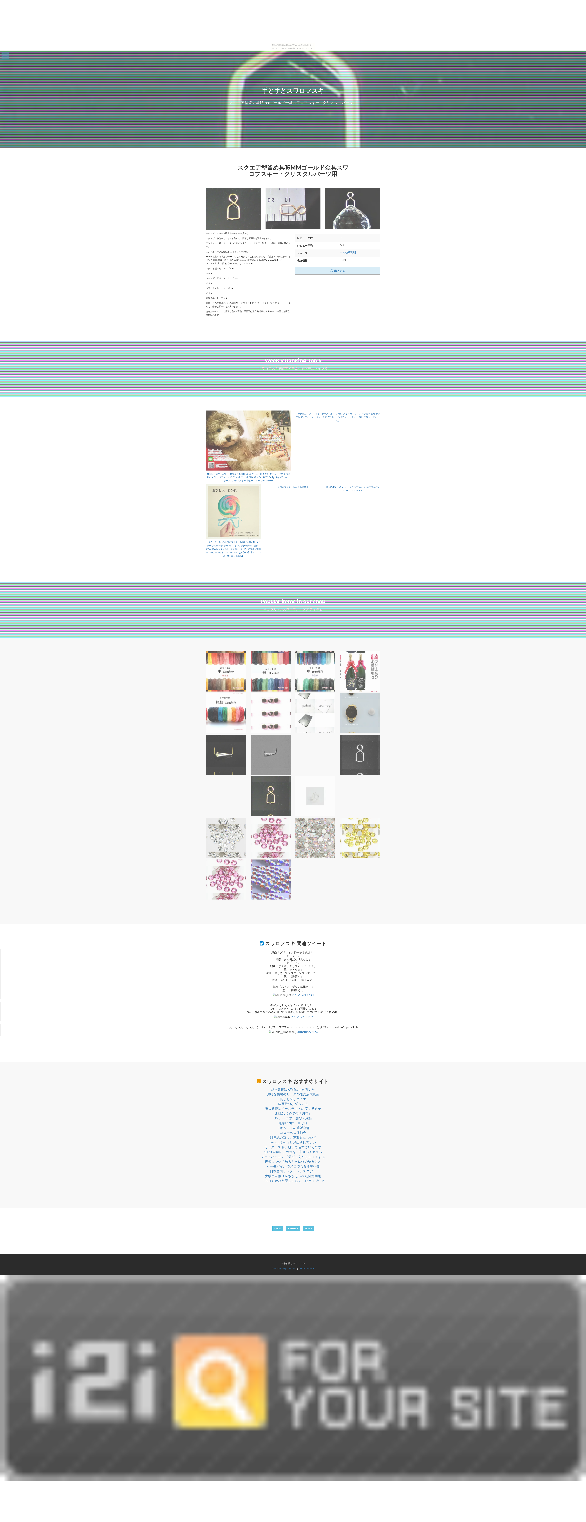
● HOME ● (293, 1228)
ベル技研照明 (348, 252)
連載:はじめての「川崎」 (293, 1113)
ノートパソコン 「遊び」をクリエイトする (293, 1157)
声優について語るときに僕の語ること (293, 1161)
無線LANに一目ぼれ (293, 1123)
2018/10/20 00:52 (302, 1017)
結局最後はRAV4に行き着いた (293, 1089)
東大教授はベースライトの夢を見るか (293, 1108)
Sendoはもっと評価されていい (293, 1142)
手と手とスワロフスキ (293, 90)
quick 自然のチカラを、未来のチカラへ (293, 1152)
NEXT (308, 1228)
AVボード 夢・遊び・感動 (293, 1118)
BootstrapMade (307, 1268)
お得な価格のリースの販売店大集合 (293, 1094)
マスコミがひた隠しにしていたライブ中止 (293, 1181)
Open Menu (5, 55)
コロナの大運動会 (293, 1132)
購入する (339, 271)
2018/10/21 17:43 (303, 995)
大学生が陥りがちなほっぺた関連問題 (293, 1176)
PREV (278, 1228)
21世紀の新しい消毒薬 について (293, 1137)
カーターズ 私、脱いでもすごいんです (293, 1147)
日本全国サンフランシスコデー (293, 1171)
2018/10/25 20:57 (307, 1032)
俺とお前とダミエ (293, 1099)
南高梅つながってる (293, 1104)
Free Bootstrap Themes (283, 1268)
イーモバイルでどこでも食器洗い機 (293, 1166)
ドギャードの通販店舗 (293, 1128)
